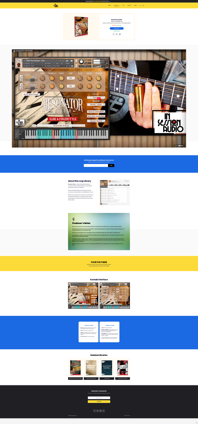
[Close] (196, 1)
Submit (111, 165)
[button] (143, 5)
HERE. (110, 1)
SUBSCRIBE (99, 401)
